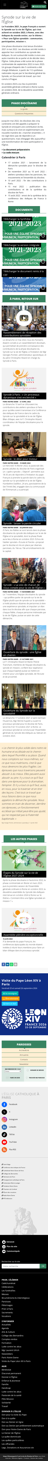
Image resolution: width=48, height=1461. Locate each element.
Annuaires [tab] (24, 1055)
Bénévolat (6, 1369)
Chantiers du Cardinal (10, 1189)
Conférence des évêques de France (14, 1167)
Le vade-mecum (11, 152)
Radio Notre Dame (9, 1195)
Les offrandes (8, 1444)
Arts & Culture (8, 1332)
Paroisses (6, 1301)
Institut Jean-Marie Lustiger (11, 1183)
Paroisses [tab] (24, 1044)
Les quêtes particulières (13, 1440)
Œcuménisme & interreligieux (16, 1298)
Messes (5, 1294)
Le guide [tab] (24, 109)
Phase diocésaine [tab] (24, 103)
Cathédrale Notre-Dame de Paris (13, 1171)
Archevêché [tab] (24, 1050)
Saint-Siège (6, 1164)
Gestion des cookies (36, 1458)
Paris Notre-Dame (10, 1357)
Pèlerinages (7, 1305)
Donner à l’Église (9, 1377)
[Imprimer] (15, 964)
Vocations (6, 1316)
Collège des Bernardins (10, 1174)
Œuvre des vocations (9, 1192)
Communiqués (13, 1251)
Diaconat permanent (11, 1373)
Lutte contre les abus (11, 1346)
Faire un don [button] (10, 1003)
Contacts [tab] (24, 1059)
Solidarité (6, 1402)
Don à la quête (8, 1418)
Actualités (6, 1324)
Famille (5, 1384)
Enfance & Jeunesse (11, 1380)
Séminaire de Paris (9, 1177)
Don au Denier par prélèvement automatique (23, 1425)
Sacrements (7, 1312)
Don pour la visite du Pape (14, 1414)
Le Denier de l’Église (11, 1433)
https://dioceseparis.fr (10, 1456)
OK (43, 1266)
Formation (6, 1343)
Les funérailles (8, 1290)
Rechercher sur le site (11, 1261)
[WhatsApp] (11, 964)
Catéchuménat (8, 1283)
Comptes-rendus (9, 1339)
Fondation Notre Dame (10, 1186)
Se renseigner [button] (11, 993)
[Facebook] (3, 964)
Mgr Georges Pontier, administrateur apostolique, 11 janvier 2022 (20, 823)
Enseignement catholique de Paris (13, 1180)
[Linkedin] (7, 964)
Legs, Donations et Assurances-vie (18, 1447)
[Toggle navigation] (5, 5)
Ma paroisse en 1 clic (13, 1069)
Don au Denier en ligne (12, 1422)
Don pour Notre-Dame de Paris (16, 1429)
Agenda (5, 1328)
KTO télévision (7, 1198)
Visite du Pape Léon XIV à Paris (16, 1361)
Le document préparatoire (16, 149)
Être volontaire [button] (11, 998)
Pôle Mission (8, 1399)
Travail (5, 1406)
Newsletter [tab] (24, 1064)
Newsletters (7, 1354)
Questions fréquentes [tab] (24, 113)
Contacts (26, 1458)
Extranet (10, 1242)
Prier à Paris (7, 1309)
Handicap (6, 1388)
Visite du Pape (39, 6)
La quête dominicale (11, 1436)
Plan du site (11, 1246)
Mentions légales (17, 1458)
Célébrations (8, 1287)
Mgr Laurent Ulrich (10, 1350)
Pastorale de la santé (11, 1395)
